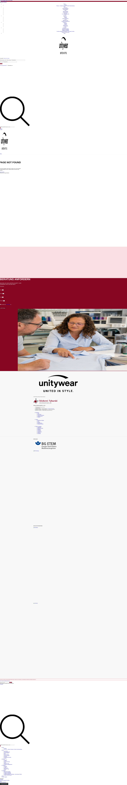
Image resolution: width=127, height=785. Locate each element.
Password (3, 61)
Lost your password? (3, 65)
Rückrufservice (39, 423)
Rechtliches (37, 412)
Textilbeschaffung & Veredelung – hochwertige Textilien (65, 31)
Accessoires (65, 7)
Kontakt (38, 422)
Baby (65, 10)
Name (1, 289)
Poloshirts (65, 13)
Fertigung (38, 429)
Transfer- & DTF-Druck (65, 32)
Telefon (1, 293)
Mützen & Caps (65, 20)
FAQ (38, 421)
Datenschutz (39, 414)
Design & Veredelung (65, 29)
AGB (38, 413)
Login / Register (4, 776)
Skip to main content (9, 0)
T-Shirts (65, 14)
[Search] (0, 127)
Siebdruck (39, 432)
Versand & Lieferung (40, 415)
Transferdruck (39, 431)
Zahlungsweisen (40, 416)
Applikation (39, 427)
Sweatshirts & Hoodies (7, 757)
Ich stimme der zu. (6, 304)
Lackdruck (39, 430)
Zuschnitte (39, 433)
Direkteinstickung (40, 428)
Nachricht (1, 300)
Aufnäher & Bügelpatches (65, 21)
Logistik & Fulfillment (65, 30)
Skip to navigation (3, 0)
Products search (2, 126)
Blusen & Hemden (65, 8)
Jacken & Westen (65, 12)
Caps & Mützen (65, 9)
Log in (1, 63)
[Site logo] (3, 1)
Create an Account (6, 58)
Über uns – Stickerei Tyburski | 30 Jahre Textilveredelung (66, 5)
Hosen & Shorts (65, 11)
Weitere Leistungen (38, 426)
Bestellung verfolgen (40, 420)
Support (36, 419)
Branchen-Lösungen (65, 28)
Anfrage (5, 748)
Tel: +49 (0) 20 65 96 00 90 (50, 408)
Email (1, 297)
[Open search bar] (15, 125)
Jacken (65, 19)
